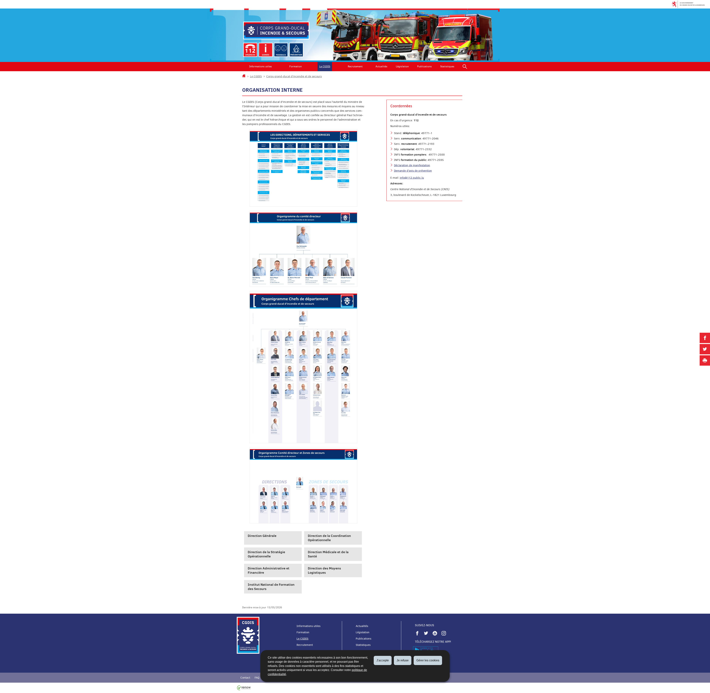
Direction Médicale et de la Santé (328, 554)
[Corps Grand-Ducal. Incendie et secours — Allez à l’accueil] (276, 30)
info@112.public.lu (412, 178)
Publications (424, 66)
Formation (295, 66)
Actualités (381, 66)
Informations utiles (260, 66)
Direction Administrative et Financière (268, 570)
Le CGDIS (324, 66)
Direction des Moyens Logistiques (324, 570)
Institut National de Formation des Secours (271, 586)
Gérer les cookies (427, 660)
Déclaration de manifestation (412, 165)
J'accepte (382, 660)
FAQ (257, 677)
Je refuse (403, 660)
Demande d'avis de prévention (413, 171)
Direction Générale (262, 535)
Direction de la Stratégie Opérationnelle (266, 554)
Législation (402, 66)
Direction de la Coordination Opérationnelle (329, 537)
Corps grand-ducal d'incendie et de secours (294, 76)
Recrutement (355, 66)
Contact (245, 677)
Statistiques (447, 66)
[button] (465, 66)
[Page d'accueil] (244, 76)
